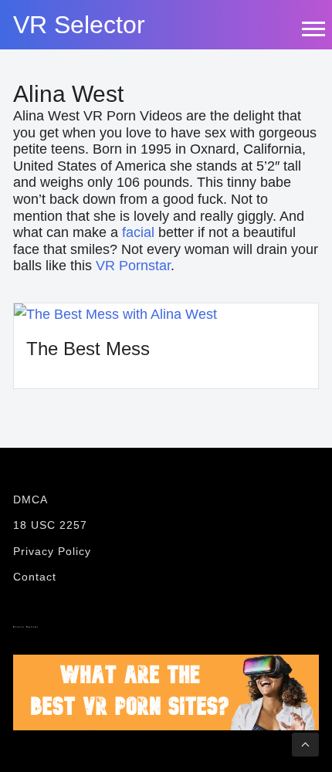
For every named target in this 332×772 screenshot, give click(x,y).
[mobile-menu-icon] (312, 28)
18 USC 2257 (50, 525)
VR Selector (79, 24)
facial (138, 232)
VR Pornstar (133, 265)
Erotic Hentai (26, 626)
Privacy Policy (52, 551)
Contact (34, 577)
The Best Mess (88, 348)
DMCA (30, 499)
